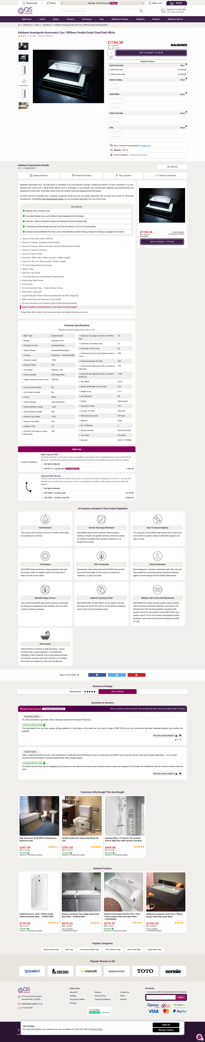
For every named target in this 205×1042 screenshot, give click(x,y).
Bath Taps (69, 949)
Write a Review (117, 691)
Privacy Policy (100, 996)
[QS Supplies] (25, 10)
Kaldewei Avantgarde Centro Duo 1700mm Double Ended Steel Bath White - (164, 915)
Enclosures (86, 19)
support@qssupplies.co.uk (31, 1004)
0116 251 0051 (27, 1008)
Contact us (124, 992)
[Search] (141, 11)
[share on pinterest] (136, 675)
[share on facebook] (97, 675)
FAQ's (122, 996)
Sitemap (73, 1003)
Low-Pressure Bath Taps (89, 949)
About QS (73, 992)
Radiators (140, 19)
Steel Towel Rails (134, 949)
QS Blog (73, 996)
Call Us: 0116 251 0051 (176, 9)
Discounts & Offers (77, 999)
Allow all (166, 1025)
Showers (70, 19)
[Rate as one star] (85, 691)
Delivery (98, 992)
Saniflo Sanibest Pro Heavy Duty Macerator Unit (80, 839)
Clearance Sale (31, 3)
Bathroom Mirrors (175, 19)
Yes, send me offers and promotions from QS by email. (167, 992)
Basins (56, 19)
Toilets (42, 19)
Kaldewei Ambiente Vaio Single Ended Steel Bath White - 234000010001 (80, 915)
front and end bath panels (52, 199)
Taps (102, 19)
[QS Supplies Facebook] (18, 1030)
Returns (123, 999)
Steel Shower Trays (113, 949)
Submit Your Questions (32, 709)
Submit (180, 997)
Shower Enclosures (51, 949)
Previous (62, 3)
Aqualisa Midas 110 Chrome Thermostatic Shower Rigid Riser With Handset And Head (123, 839)
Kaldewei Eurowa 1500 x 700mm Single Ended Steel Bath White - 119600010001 (37, 915)
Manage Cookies (166, 1030)
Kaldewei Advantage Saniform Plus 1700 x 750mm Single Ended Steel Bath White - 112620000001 (122, 916)
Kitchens (156, 19)
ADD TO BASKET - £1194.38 (151, 53)
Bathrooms (26, 19)
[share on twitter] (117, 675)
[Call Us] (163, 10)
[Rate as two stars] (86, 691)
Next (142, 3)
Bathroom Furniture (120, 19)
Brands (53, 3)
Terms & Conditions (102, 999)
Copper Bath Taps (154, 949)
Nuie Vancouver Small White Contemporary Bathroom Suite (38, 839)
